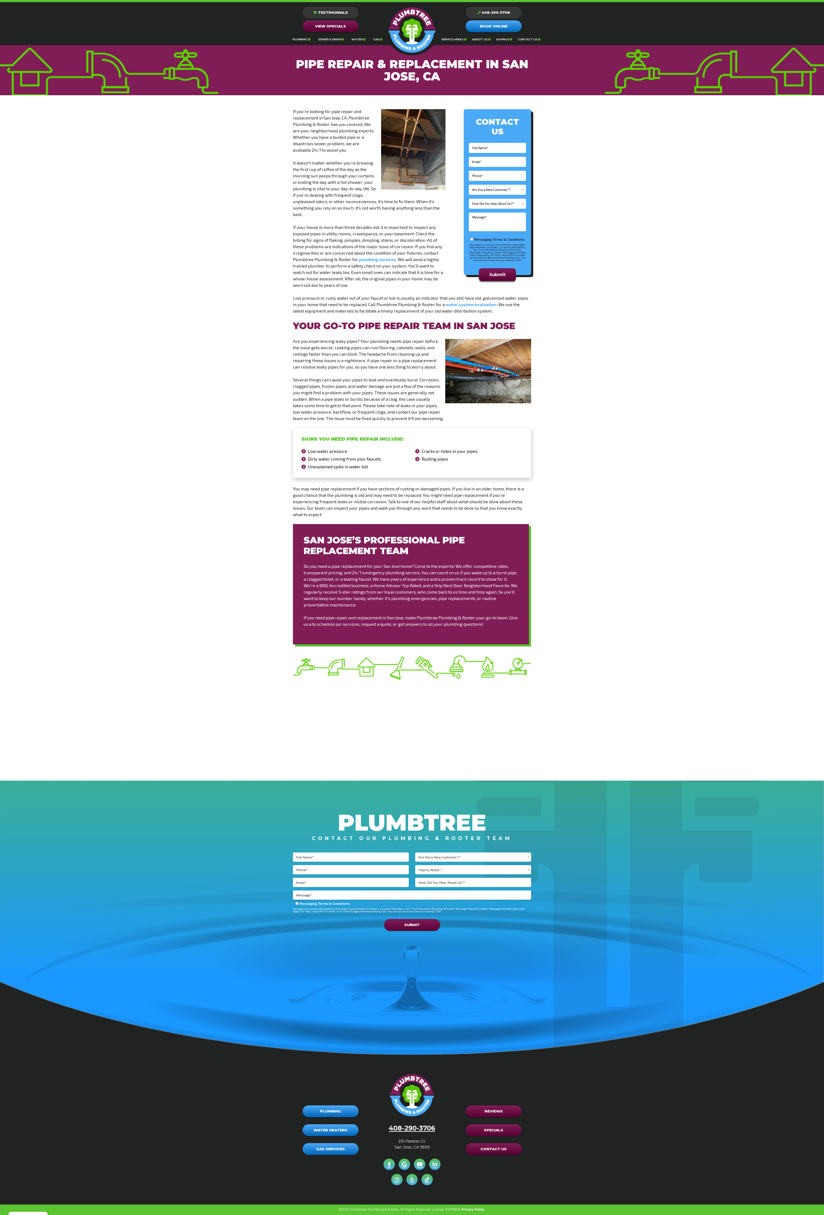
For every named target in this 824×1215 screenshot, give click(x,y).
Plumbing (299, 39)
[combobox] (497, 190)
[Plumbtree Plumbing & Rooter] (412, 30)
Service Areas (452, 39)
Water (356, 39)
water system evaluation (471, 304)
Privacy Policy (473, 1209)
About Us (479, 39)
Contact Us (527, 39)
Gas (376, 39)
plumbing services (377, 259)
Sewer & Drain (329, 39)
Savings (502, 39)
